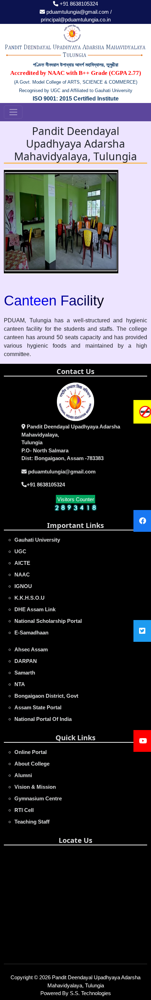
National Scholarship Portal (48, 621)
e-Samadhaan (31, 633)
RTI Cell (24, 810)
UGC (20, 551)
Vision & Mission (35, 787)
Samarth (24, 673)
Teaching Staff (32, 822)
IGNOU (23, 586)
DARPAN (25, 661)
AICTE (22, 563)
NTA (19, 684)
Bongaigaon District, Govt (46, 696)
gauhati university (37, 540)
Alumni (23, 775)
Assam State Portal (37, 707)
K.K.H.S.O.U (29, 598)
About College (32, 764)
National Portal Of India (43, 719)
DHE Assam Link (34, 609)
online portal (30, 752)
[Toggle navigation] (13, 112)
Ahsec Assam (31, 649)
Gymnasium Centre (38, 798)
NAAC (22, 575)
